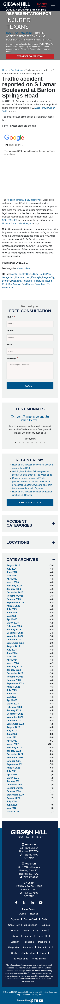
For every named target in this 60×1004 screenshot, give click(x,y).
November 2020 (15, 788)
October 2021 (14, 761)
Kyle (39, 277)
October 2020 (14, 791)
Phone (10, 330)
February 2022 (14, 747)
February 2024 (14, 666)
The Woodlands (20, 958)
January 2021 (14, 781)
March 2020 (13, 811)
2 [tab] (19, 442)
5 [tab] (32, 442)
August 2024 (13, 646)
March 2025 (13, 623)
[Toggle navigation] (54, 5)
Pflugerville (38, 281)
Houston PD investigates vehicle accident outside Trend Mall (32, 466)
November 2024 (15, 636)
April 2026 (12, 579)
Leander (6, 281)
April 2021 (12, 774)
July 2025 (12, 609)
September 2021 (15, 764)
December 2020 (15, 784)
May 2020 (11, 808)
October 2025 (14, 599)
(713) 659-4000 (9, 220)
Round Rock (44, 947)
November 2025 (15, 596)
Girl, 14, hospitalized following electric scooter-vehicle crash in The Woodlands (32, 473)
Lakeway (15, 936)
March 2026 (13, 582)
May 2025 (11, 616)
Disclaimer (26, 995)
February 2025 (14, 626)
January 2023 (14, 710)
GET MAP (29, 858)
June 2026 (12, 572)
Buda (36, 274)
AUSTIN (30, 883)
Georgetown (8, 277)
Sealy (14, 953)
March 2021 (13, 778)
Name (11, 317)
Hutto (27, 277)
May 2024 (11, 656)
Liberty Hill (42, 936)
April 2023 (12, 700)
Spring (43, 953)
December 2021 (15, 754)
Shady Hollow (28, 953)
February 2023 (14, 707)
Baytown (15, 919)
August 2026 (13, 565)
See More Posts (30, 502)
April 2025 (12, 619)
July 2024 (12, 650)
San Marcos (27, 284)
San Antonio (14, 284)
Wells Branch (39, 958)
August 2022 (13, 727)
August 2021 (13, 768)
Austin (14, 274)
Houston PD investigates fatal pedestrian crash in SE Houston (32, 493)
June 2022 (12, 734)
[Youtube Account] (41, 903)
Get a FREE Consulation (30, 56)
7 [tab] (40, 442)
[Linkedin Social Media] (32, 903)
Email (10, 344)
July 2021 (12, 771)
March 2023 (13, 703)
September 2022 (15, 724)
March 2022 (13, 744)
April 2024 (12, 660)
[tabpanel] (30, 426)
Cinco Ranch (30, 925)
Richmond (28, 947)
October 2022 (14, 720)
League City (48, 277)
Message (12, 358)
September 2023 (15, 683)
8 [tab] (44, 442)
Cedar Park (45, 274)
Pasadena (16, 281)
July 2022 (12, 730)
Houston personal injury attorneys (23, 200)
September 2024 (15, 643)
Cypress (45, 925)
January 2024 (14, 670)
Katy (33, 277)
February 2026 (14, 585)
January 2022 (14, 751)
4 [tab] (28, 442)
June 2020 (12, 805)
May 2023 (11, 697)
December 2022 (15, 714)
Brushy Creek (25, 274)
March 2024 (13, 663)
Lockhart (15, 942)
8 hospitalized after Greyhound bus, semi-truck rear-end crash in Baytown (32, 486)
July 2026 (12, 569)
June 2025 (12, 612)
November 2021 (15, 757)
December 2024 (15, 633)
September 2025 (15, 602)
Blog (18, 995)
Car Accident (23, 268)
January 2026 (14, 589)
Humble (15, 930)
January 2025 (14, 629)
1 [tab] (15, 442)
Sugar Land (40, 284)
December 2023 (15, 673)
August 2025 (13, 606)
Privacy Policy (38, 995)
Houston (19, 277)
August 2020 (13, 798)
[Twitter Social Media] (24, 903)
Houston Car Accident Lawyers (17, 223)
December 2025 (15, 592)
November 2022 (15, 717)
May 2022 (11, 737)
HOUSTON (30, 864)
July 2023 (12, 690)
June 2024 (12, 653)
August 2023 (13, 687)
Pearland (27, 281)
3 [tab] (23, 442)
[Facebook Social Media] (16, 903)
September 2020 (15, 795)
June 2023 (12, 693)
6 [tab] (36, 442)
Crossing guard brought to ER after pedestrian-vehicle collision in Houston (31, 480)
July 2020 (12, 801)
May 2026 (11, 575)
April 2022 (12, 741)
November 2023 (15, 677)
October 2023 (14, 680)
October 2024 (14, 639)
